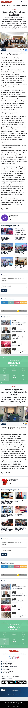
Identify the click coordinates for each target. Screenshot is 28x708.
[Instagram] (15, 657)
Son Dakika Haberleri (8, 671)
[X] (13, 657)
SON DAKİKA (16, 5)
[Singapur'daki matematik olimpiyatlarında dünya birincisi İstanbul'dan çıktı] (7, 522)
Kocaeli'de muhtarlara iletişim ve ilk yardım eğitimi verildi (20, 266)
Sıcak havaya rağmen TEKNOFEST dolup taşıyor (6, 266)
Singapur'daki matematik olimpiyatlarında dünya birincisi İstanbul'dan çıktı (7, 529)
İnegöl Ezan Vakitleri (7, 678)
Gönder (4, 290)
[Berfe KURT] (4, 481)
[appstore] (7, 682)
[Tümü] (26, 317)
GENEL (14, 9)
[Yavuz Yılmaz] (4, 217)
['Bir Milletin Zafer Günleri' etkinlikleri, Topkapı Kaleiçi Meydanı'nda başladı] (21, 231)
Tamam (18, 706)
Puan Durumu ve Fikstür (8, 668)
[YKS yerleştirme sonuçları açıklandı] (21, 509)
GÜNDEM (24, 5)
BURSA (3, 5)
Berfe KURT (5, 427)
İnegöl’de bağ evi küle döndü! (18, 337)
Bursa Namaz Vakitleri (8, 664)
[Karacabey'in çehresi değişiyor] (14, 40)
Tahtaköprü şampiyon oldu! (17, 344)
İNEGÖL (9, 5)
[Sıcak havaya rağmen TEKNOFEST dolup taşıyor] (7, 261)
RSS (4, 689)
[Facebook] (10, 657)
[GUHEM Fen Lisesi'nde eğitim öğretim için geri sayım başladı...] (7, 509)
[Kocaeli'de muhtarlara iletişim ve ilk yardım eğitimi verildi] (21, 261)
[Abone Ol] (26, 49)
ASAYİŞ (13, 613)
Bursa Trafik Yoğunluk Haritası (10, 666)
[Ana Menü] (25, 1)
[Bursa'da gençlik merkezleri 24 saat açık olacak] (14, 414)
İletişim (9, 676)
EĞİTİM (14, 387)
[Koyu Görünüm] (21, 1)
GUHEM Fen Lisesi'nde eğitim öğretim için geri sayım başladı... (7, 515)
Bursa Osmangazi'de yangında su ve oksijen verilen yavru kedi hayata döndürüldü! (19, 352)
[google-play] (20, 682)
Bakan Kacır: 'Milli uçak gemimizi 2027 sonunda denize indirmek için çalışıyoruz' (7, 238)
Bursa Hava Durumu (7, 663)
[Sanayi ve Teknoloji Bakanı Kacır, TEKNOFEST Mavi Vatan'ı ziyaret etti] (7, 246)
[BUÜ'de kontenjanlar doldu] (21, 495)
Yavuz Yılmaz (5, 53)
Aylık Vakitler (5, 382)
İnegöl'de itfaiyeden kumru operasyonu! (19, 323)
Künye (3, 676)
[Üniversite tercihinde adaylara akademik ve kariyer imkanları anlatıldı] (21, 522)
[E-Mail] (10, 220)
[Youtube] (18, 657)
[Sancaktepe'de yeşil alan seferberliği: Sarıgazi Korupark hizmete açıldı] (21, 246)
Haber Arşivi (6, 672)
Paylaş (4, 49)
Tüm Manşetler (6, 669)
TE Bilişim (17, 694)
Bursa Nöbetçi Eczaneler (8, 661)
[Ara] (23, 1)
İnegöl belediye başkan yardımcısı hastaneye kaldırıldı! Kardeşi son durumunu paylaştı (19, 331)
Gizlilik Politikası (16, 676)
